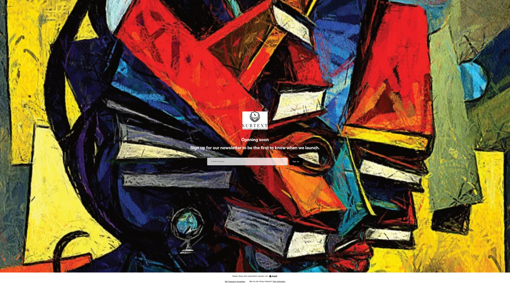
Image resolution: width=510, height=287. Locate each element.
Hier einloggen (279, 281)
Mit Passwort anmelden (235, 281)
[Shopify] (273, 276)
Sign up (295, 161)
